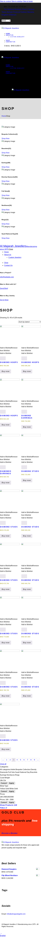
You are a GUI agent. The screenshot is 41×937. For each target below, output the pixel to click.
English (3, 935)
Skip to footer (28, 1)
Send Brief (4, 288)
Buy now (5, 371)
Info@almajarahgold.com (16, 914)
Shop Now (5, 138)
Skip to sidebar (17, 1)
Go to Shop (4, 300)
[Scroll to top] (1, 933)
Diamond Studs (30, 471)
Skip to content (5, 1)
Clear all (3, 764)
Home (4, 116)
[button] (20, 935)
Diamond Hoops (9, 362)
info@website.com (7, 277)
